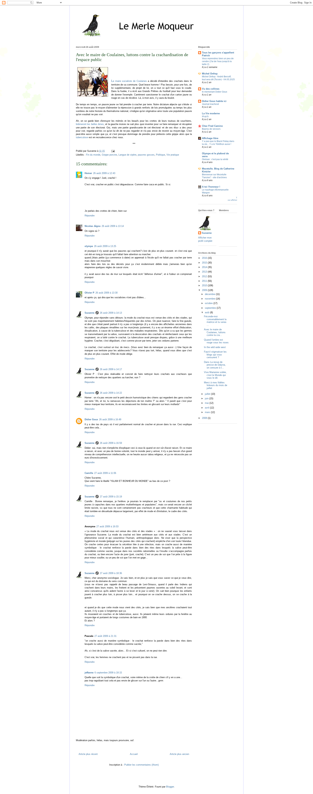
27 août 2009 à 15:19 (111, 496)
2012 (205, 276)
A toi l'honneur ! (211, 186)
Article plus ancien (179, 754)
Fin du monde (93, 154)
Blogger (170, 786)
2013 (205, 271)
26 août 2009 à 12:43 (104, 173)
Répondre (90, 215)
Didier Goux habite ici (214, 101)
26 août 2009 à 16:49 (110, 419)
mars (208, 412)
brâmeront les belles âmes (90, 124)
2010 (205, 285)
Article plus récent (88, 754)
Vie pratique (172, 154)
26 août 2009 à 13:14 (113, 226)
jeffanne (89, 672)
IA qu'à (205, 116)
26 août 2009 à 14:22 (111, 392)
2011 (205, 281)
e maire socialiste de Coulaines (129, 81)
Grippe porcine (109, 154)
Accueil (134, 754)
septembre (211, 308)
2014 (205, 267)
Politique (160, 154)
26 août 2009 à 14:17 (111, 369)
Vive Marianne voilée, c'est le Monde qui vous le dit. (215, 375)
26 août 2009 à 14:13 (111, 312)
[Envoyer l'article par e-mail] (112, 151)
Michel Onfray (210, 73)
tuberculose (82, 137)
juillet (208, 394)
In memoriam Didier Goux (214, 92)
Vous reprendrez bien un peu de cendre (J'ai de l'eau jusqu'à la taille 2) (218, 61)
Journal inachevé (210, 104)
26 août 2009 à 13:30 (106, 292)
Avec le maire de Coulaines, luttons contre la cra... (215, 332)
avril (207, 407)
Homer (88, 173)
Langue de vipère (127, 154)
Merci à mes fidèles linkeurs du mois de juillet (215, 385)
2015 (205, 262)
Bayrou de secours (211, 129)
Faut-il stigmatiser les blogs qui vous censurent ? (215, 354)
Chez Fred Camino (212, 126)
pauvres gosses (146, 154)
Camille (89, 473)
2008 (205, 418)
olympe (89, 246)
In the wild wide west (215, 347)
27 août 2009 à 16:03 (107, 526)
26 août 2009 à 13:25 (105, 246)
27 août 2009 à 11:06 (105, 473)
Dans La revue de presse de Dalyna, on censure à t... (215, 365)
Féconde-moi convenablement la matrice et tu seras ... (215, 320)
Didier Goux (91, 419)
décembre (210, 294)
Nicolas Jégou (93, 226)
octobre (209, 303)
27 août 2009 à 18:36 (111, 573)
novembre (210, 298)
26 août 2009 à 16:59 (111, 443)
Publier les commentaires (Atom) (141, 764)
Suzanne (89, 312)
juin (207, 398)
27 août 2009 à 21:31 (105, 636)
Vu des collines (210, 88)
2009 (205, 290)
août (207, 312)
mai (207, 403)
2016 (205, 258)
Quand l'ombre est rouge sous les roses (216, 341)
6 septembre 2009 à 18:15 (108, 672)
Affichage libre (210, 138)
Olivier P (89, 292)
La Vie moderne (211, 113)
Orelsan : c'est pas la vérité (215, 159)
